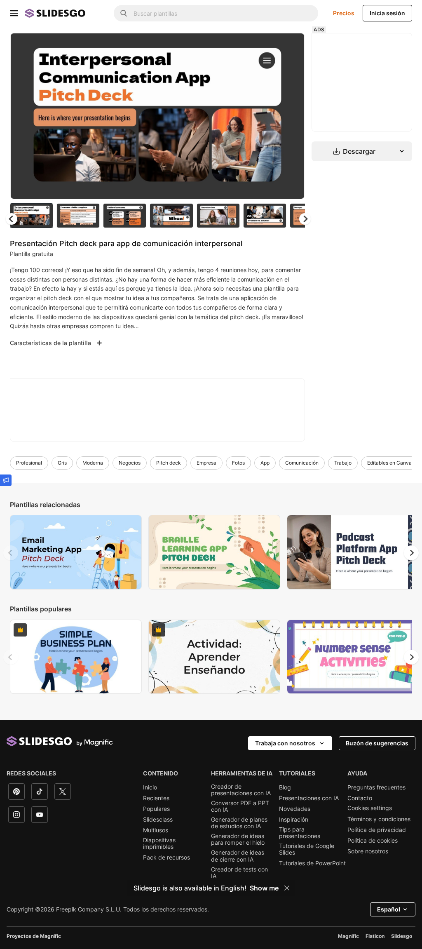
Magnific (348, 936)
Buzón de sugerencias (377, 743)
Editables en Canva (389, 463)
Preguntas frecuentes (376, 787)
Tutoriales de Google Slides (306, 849)
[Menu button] (14, 13)
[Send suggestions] (6, 480)
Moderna (92, 463)
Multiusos (155, 830)
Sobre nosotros (367, 851)
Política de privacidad (376, 830)
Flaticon (375, 936)
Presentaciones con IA (309, 798)
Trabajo (343, 463)
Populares (156, 809)
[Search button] (124, 13)
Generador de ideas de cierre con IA (237, 855)
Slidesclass (158, 819)
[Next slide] (292, 115)
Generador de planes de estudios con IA (239, 822)
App (265, 463)
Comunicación (302, 463)
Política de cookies (372, 840)
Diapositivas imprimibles (159, 843)
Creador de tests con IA (239, 872)
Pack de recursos (166, 857)
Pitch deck (168, 463)
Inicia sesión (387, 12)
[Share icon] (290, 46)
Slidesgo (401, 936)
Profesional (29, 463)
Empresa (206, 463)
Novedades (294, 809)
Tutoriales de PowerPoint (312, 863)
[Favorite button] (269, 46)
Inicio (150, 787)
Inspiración (293, 819)
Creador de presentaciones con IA (241, 789)
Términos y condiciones (378, 819)
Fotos (238, 463)
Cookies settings (369, 808)
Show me (264, 888)
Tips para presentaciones (299, 832)
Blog (285, 787)
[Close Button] (287, 888)
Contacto (359, 798)
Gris (62, 463)
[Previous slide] (10, 552)
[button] (305, 219)
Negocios (130, 463)
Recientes (156, 798)
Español (388, 909)
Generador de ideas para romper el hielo (238, 839)
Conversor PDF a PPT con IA (240, 806)
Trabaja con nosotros (285, 743)
